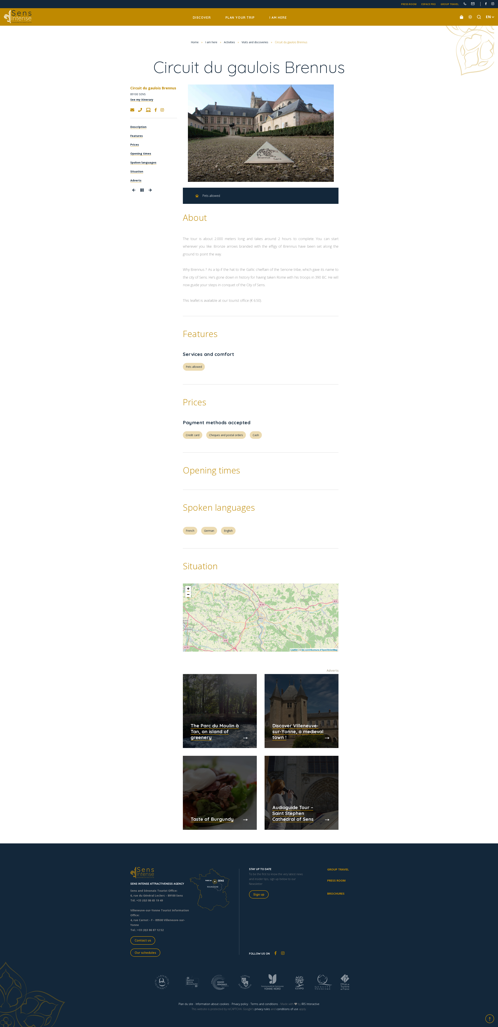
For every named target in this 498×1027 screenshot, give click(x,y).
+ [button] (188, 588)
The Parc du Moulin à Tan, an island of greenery (215, 731)
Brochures (336, 893)
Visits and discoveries (255, 42)
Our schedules (145, 953)
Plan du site (186, 1004)
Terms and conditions (264, 1004)
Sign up (258, 894)
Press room (408, 4)
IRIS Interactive (310, 1004)
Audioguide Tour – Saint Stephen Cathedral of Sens (293, 813)
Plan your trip (240, 17)
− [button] (188, 594)
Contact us (143, 940)
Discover (202, 17)
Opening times (140, 153)
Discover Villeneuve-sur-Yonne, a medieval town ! (298, 731)
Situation (136, 171)
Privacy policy (240, 1004)
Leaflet (294, 649)
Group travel (450, 4)
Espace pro (428, 4)
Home (195, 42)
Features (136, 136)
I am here (278, 17)
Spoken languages (143, 162)
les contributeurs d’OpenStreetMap (320, 649)
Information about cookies (212, 1004)
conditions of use (287, 1009)
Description (138, 127)
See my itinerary (141, 99)
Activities (229, 42)
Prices (134, 145)
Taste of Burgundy (212, 819)
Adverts (135, 180)
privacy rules (262, 1009)
